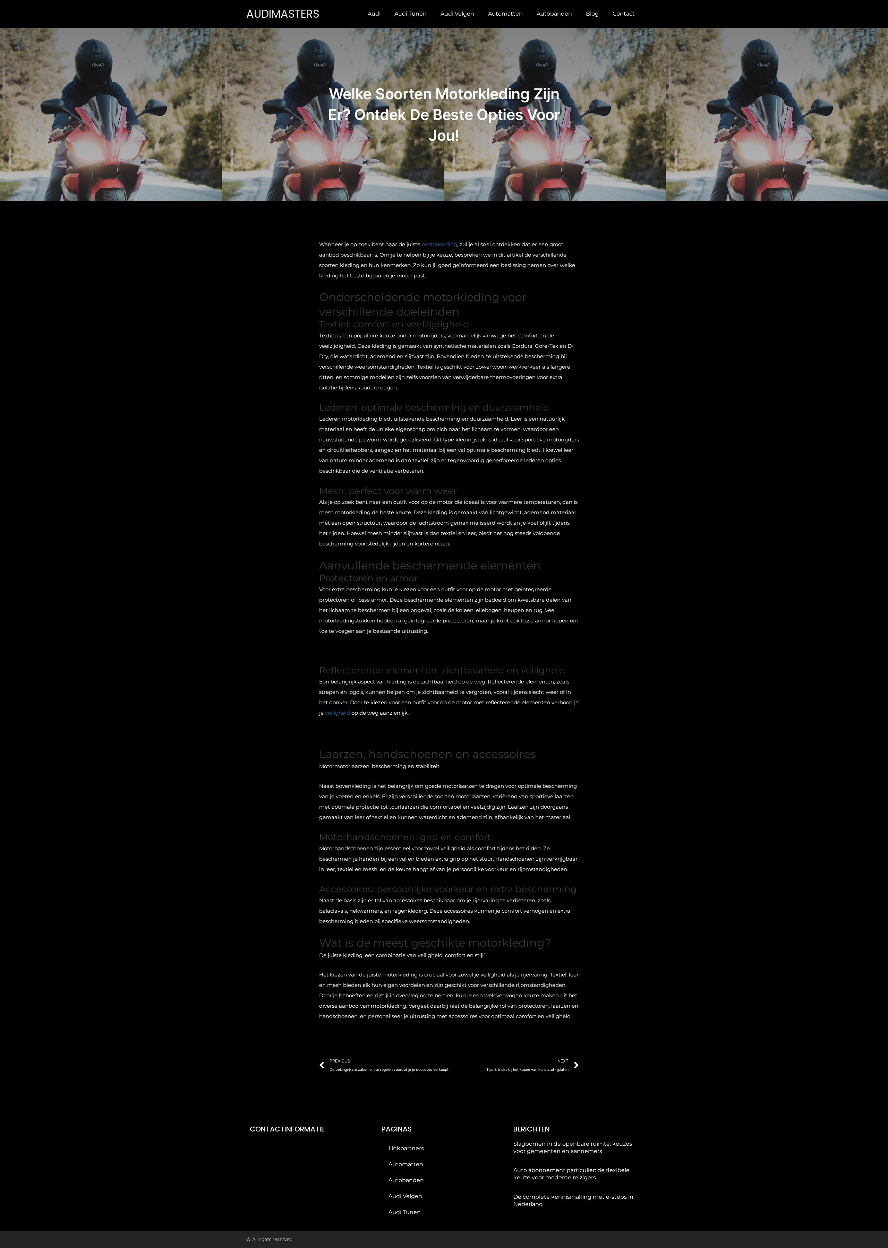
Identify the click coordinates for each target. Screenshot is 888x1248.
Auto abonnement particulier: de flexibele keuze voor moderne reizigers (571, 1174)
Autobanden (554, 13)
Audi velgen (457, 13)
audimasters (282, 13)
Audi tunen (410, 13)
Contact (624, 13)
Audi (374, 13)
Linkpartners (406, 1148)
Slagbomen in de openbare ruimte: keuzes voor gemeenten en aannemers (572, 1147)
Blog (592, 13)
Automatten (505, 13)
